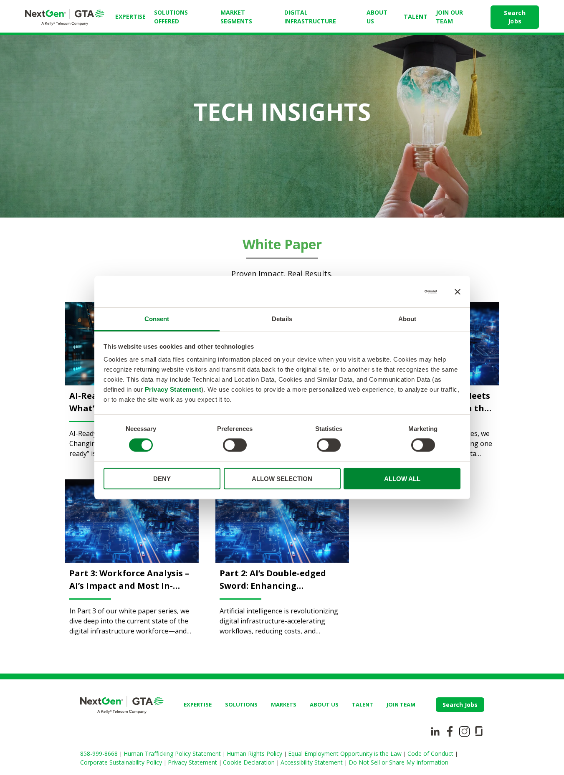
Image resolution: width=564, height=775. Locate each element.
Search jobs (460, 705)
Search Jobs (515, 17)
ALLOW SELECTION (282, 478)
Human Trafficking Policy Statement (173, 753)
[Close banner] (457, 291)
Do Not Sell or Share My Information (398, 762)
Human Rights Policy (255, 753)
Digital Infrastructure (310, 16)
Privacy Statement (173, 389)
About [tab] (407, 318)
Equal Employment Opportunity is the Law (345, 753)
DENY (162, 478)
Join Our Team (449, 16)
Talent (415, 16)
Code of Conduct (431, 753)
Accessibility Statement (312, 762)
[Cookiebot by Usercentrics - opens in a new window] (400, 291)
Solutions (241, 704)
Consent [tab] (156, 318)
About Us (377, 16)
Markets (283, 704)
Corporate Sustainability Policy (122, 762)
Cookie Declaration (249, 762)
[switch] (235, 445)
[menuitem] (130, 17)
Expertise (130, 16)
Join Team (401, 704)
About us (324, 704)
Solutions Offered (171, 16)
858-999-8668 (99, 753)
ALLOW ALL (402, 478)
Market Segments (236, 16)
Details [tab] (282, 318)
